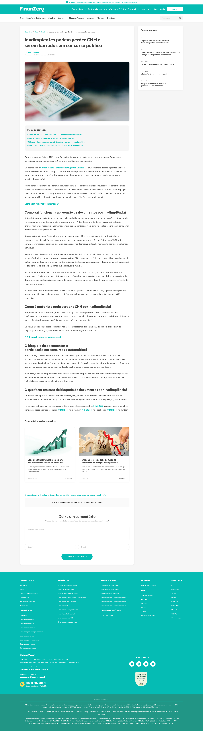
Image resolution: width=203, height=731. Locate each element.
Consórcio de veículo (27, 624)
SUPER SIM (175, 606)
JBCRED (174, 593)
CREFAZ (174, 614)
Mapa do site (24, 598)
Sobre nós (23, 585)
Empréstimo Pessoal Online (67, 585)
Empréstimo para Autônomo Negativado (72, 598)
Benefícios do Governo (35, 18)
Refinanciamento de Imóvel (110, 589)
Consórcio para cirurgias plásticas (31, 632)
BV (172, 585)
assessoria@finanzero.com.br (33, 677)
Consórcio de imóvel (27, 620)
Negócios (111, 18)
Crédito (51, 18)
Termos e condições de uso (29, 593)
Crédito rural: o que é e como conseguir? (43, 337)
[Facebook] (131, 664)
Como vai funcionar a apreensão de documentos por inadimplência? (54, 135)
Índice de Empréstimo (27, 602)
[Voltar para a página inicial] (32, 9)
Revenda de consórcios (28, 648)
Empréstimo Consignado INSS (68, 610)
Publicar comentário (77, 557)
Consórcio (23, 615)
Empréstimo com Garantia (67, 602)
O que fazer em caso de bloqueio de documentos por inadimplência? (55, 145)
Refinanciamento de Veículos (110, 585)
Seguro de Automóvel (148, 585)
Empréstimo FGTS (64, 606)
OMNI (173, 598)
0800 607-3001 (36, 683)
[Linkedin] (138, 664)
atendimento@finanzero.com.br (34, 669)
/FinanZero (87, 409)
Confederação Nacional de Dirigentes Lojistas (62, 167)
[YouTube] (153, 664)
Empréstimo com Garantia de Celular (113, 606)
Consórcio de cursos (27, 636)
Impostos (90, 18)
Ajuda (22, 589)
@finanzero (63, 409)
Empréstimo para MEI (65, 618)
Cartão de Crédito (107, 615)
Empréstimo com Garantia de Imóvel (113, 598)
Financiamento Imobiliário (67, 614)
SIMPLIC (174, 610)
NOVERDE (175, 602)
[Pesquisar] (180, 18)
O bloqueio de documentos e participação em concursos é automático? (56, 142)
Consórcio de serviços (27, 628)
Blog (22, 18)
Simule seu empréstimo (66, 589)
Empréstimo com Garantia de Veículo (113, 602)
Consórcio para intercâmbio (29, 640)
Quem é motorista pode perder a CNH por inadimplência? (50, 138)
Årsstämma (24, 606)
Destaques (61, 18)
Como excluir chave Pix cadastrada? (42, 203)
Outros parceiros (177, 618)
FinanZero (28, 32)
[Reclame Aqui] (141, 679)
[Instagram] (145, 664)
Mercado (100, 18)
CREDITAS (175, 589)
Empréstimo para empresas (67, 622)
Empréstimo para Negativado (68, 593)
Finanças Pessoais (76, 18)
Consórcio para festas (27, 644)
